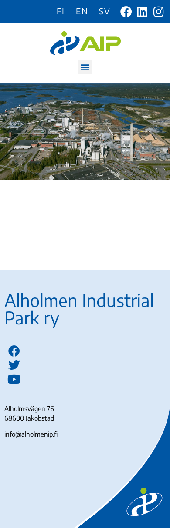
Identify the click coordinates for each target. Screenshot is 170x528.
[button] (85, 67)
